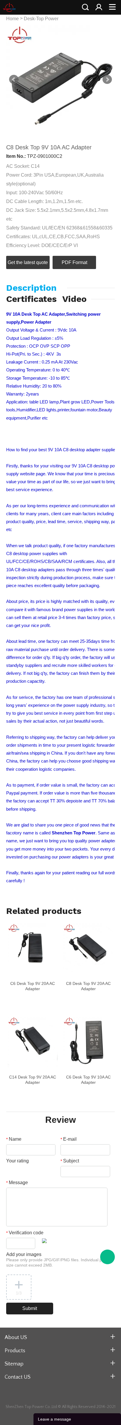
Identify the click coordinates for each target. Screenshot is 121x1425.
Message (17, 1182)
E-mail (68, 1139)
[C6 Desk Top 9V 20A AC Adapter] (33, 948)
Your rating (17, 1160)
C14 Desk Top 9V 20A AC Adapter (32, 1080)
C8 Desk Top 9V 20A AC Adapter (88, 986)
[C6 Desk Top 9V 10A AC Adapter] (88, 1042)
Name (13, 1139)
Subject (69, 1160)
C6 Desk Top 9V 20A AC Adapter (32, 986)
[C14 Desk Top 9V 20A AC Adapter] (33, 1042)
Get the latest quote (28, 262)
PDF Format (74, 262)
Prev (14, 79)
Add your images (58, 1259)
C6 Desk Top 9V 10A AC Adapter (88, 1080)
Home (12, 18)
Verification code (24, 1232)
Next (107, 79)
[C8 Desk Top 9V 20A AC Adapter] (88, 948)
